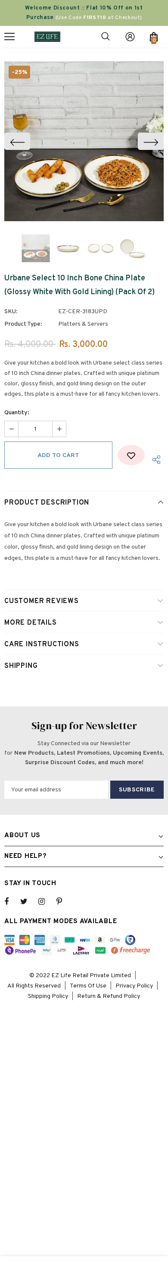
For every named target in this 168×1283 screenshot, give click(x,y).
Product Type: (23, 324)
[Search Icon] (105, 36)
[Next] (151, 141)
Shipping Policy (48, 996)
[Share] (154, 459)
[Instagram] (46, 901)
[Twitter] (28, 901)
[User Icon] (130, 36)
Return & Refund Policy (108, 996)
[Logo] (47, 36)
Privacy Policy (134, 986)
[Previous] (17, 141)
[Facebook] (12, 901)
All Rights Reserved (34, 986)
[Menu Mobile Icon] (9, 37)
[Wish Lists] (131, 455)
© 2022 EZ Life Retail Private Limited (80, 975)
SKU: (11, 311)
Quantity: (16, 412)
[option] (84, 141)
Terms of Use (88, 986)
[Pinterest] (64, 901)
